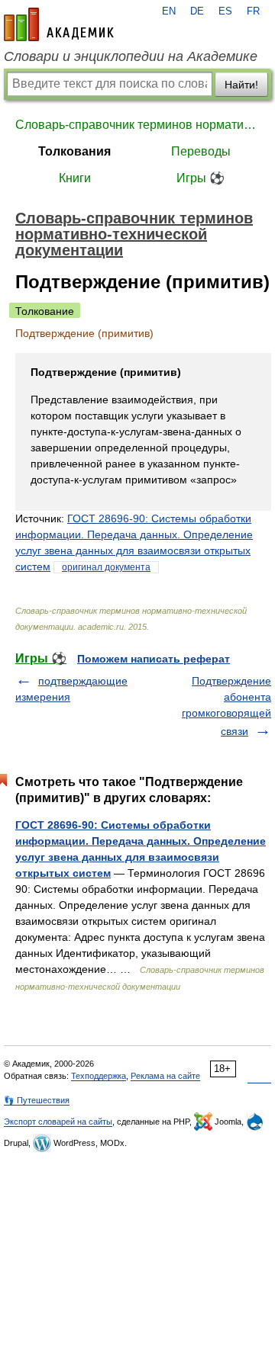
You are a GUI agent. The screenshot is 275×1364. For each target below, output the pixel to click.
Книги (75, 178)
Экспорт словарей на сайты (58, 1121)
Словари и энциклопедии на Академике (130, 56)
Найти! (241, 85)
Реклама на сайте (165, 1075)
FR (253, 11)
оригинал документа (106, 567)
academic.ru (59, 24)
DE (197, 11)
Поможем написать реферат (153, 659)
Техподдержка (98, 1075)
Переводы (201, 151)
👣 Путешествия (37, 1100)
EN (169, 11)
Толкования (74, 151)
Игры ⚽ (200, 178)
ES (225, 11)
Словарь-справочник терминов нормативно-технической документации (137, 124)
